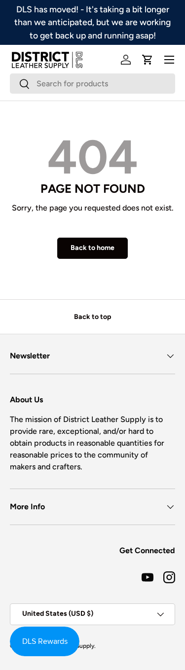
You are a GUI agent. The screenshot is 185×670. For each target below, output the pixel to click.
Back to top (92, 317)
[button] (147, 60)
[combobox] (92, 83)
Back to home (92, 248)
